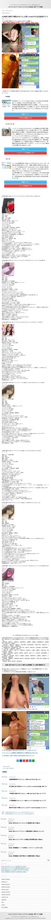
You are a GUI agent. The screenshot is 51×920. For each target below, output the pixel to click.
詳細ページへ (25, 114)
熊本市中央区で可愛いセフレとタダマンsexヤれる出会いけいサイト (28, 807)
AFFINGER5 (43, 918)
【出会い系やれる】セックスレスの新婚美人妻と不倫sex (24, 823)
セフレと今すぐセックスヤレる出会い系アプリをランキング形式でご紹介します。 (25, 916)
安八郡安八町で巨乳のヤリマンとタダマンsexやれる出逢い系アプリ (28, 786)
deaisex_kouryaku (6, 766)
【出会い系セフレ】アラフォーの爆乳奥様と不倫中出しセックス (26, 831)
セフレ (4, 768)
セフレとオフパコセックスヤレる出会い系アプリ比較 (26, 7)
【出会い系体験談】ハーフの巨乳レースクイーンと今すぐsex (25, 847)
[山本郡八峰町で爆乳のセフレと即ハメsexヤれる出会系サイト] (30, 760)
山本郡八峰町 (11, 768)
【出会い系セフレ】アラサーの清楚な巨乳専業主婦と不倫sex (25, 839)
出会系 (7, 768)
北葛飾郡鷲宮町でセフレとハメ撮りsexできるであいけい (25, 779)
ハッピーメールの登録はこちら (25, 153)
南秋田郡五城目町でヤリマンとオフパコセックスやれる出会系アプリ (19, 813)
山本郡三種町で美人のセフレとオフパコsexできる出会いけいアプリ (19, 812)
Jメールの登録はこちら (25, 186)
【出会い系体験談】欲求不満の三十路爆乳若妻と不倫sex (24, 856)
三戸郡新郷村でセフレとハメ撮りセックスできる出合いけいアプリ (27, 800)
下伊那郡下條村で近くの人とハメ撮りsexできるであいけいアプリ (27, 793)
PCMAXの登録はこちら (25, 118)
